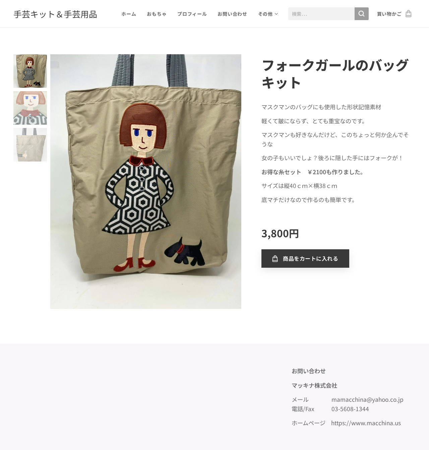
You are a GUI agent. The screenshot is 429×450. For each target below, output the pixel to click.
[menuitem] (130, 13)
